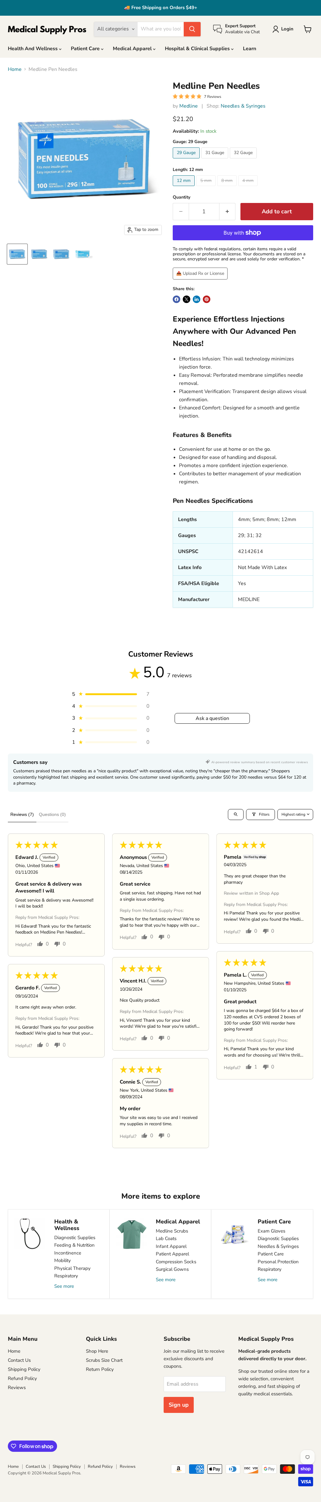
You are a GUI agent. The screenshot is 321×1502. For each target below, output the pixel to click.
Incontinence (67, 1253)
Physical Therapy (72, 1268)
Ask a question (212, 718)
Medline (188, 106)
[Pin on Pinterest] (206, 299)
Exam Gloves (271, 1231)
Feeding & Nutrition (74, 1245)
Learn (249, 48)
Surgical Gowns (172, 1269)
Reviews (17, 1387)
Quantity (181, 197)
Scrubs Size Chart (104, 1360)
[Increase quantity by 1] (227, 211)
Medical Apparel (133, 48)
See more (64, 1286)
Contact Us (19, 1360)
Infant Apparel (171, 1246)
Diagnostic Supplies (74, 1237)
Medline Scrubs (172, 1231)
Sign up (179, 1405)
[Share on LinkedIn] (196, 299)
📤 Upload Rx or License (200, 273)
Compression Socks (176, 1262)
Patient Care (86, 48)
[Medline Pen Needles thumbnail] (17, 254)
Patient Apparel (172, 1254)
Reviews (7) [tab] (22, 814)
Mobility (62, 1260)
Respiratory (66, 1276)
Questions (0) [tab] (52, 814)
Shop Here (97, 1351)
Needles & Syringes (243, 106)
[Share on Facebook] (176, 299)
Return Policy (100, 1369)
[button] (110, 694)
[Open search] (236, 814)
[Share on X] (186, 299)
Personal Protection (278, 1262)
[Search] (192, 29)
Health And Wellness (33, 48)
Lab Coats (166, 1238)
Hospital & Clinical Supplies (198, 48)
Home (15, 69)
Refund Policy (22, 1378)
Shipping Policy (24, 1369)
